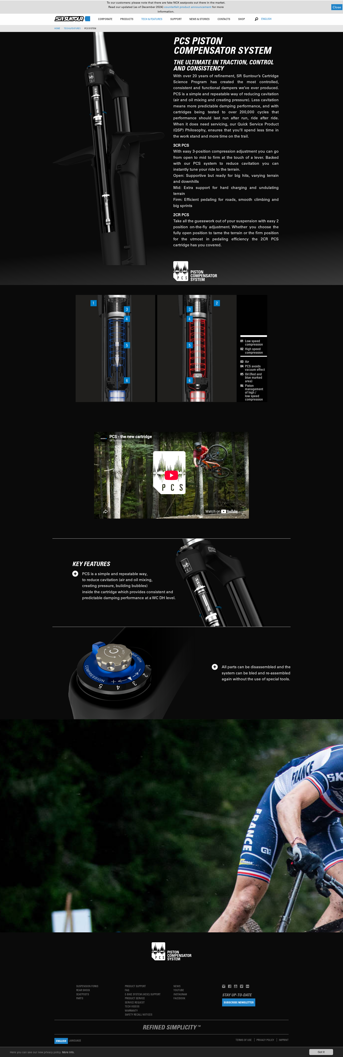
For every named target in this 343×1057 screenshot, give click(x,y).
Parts (79, 998)
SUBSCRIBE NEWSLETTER (239, 1002)
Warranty (131, 1010)
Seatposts (82, 994)
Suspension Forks (87, 986)
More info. (68, 1052)
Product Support (135, 986)
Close (337, 7)
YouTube (178, 990)
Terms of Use (244, 1040)
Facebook (179, 998)
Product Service (135, 998)
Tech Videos (132, 1006)
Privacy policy (265, 1040)
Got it (321, 1052)
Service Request (135, 1002)
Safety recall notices (138, 1014)
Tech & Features (72, 28)
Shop (241, 19)
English (266, 18)
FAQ (127, 990)
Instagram (180, 994)
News (176, 986)
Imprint (284, 1040)
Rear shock (83, 990)
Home (57, 28)
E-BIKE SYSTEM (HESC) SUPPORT (143, 994)
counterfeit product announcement (188, 7)
